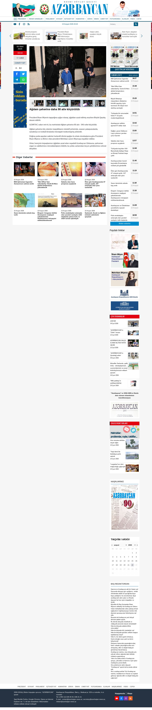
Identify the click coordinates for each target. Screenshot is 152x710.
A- (16, 68)
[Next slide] (102, 103)
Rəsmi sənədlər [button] (36, 19)
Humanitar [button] (80, 19)
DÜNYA (89, 19)
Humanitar (62, 686)
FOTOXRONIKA (115, 19)
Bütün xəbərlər (133, 75)
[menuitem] (38, 103)
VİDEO (132, 19)
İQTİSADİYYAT (69, 19)
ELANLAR (125, 19)
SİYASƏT (59, 19)
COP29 (139, 19)
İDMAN (96, 19)
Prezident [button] (22, 19)
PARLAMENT (50, 19)
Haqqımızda (120, 693)
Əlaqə (129, 693)
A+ (20, 68)
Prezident (22, 686)
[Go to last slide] (33, 103)
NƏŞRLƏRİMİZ (117, 686)
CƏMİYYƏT (104, 19)
